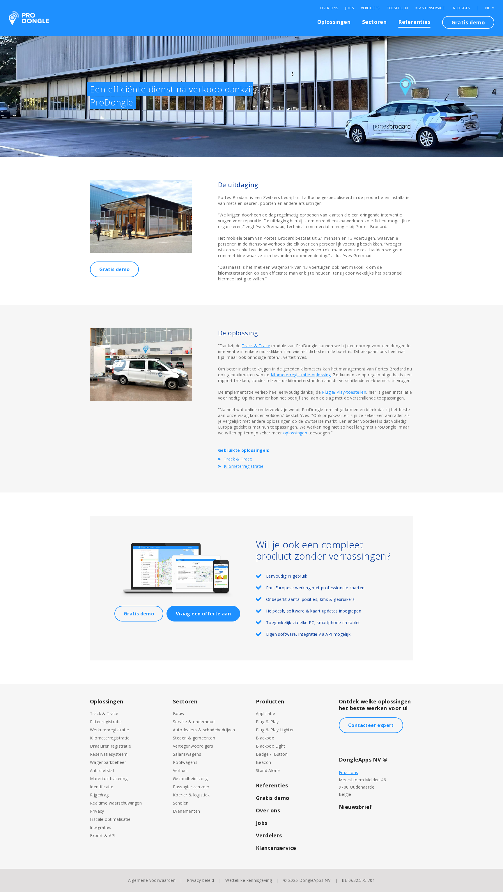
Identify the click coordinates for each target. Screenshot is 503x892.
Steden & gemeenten (194, 738)
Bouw (179, 713)
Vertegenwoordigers (193, 746)
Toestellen (397, 8)
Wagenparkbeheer (108, 762)
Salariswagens (187, 754)
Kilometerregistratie (243, 466)
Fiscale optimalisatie (110, 819)
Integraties (100, 827)
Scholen (181, 803)
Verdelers (370, 8)
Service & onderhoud (194, 721)
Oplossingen (333, 21)
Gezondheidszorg (190, 778)
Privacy (97, 811)
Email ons (348, 772)
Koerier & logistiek (191, 795)
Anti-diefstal (102, 770)
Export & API (103, 835)
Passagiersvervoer (191, 786)
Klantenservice (430, 8)
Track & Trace (256, 345)
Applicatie (265, 713)
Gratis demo (468, 22)
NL (488, 8)
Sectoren (374, 21)
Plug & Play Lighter (275, 729)
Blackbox (265, 738)
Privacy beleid (200, 880)
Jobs (349, 8)
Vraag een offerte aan (203, 613)
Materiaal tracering (109, 778)
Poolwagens (185, 762)
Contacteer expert (371, 725)
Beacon (263, 762)
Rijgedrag (99, 795)
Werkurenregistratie (109, 729)
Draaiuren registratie (110, 746)
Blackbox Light (270, 746)
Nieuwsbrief (355, 806)
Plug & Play (267, 721)
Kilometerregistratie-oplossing (301, 374)
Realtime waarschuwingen (116, 803)
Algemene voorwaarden (152, 880)
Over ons (268, 810)
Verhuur (180, 770)
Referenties (414, 21)
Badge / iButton (272, 754)
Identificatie (101, 786)
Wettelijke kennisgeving (248, 880)
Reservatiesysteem (109, 754)
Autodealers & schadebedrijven (204, 729)
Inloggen (461, 8)
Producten (270, 701)
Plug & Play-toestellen (344, 392)
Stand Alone (268, 770)
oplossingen (295, 433)
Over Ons (329, 8)
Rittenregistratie (106, 721)
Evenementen (186, 811)
